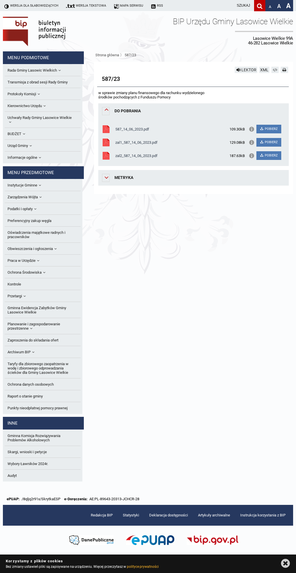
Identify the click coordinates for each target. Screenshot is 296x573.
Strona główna (107, 55)
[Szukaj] (259, 5)
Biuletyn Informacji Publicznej (50, 31)
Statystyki (131, 515)
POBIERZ (271, 129)
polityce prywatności (143, 567)
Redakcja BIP (102, 515)
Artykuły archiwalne (214, 515)
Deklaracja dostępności (168, 515)
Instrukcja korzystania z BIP (263, 515)
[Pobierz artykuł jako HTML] (275, 70)
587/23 (130, 55)
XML (264, 70)
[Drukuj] (284, 70)
